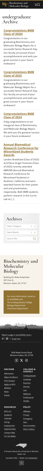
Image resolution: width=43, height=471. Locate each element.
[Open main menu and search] (37, 4)
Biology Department (16, 305)
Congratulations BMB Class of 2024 (19, 115)
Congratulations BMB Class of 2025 (19, 73)
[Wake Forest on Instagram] (26, 361)
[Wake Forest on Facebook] (16, 361)
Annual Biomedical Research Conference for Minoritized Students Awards (21, 149)
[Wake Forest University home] (4, 4)
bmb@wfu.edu (16, 299)
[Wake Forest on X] (21, 361)
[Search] (34, 239)
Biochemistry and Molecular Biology (19, 4)
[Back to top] (21, 463)
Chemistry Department (17, 308)
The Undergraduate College (19, 302)
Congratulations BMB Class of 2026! (19, 32)
